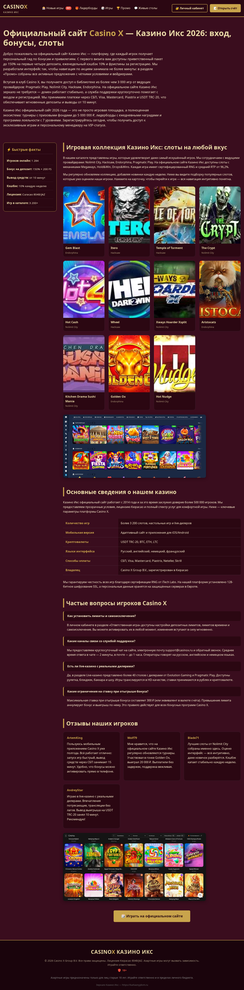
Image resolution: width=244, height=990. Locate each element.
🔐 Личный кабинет (190, 8)
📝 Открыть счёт (225, 8)
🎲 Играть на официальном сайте (152, 916)
